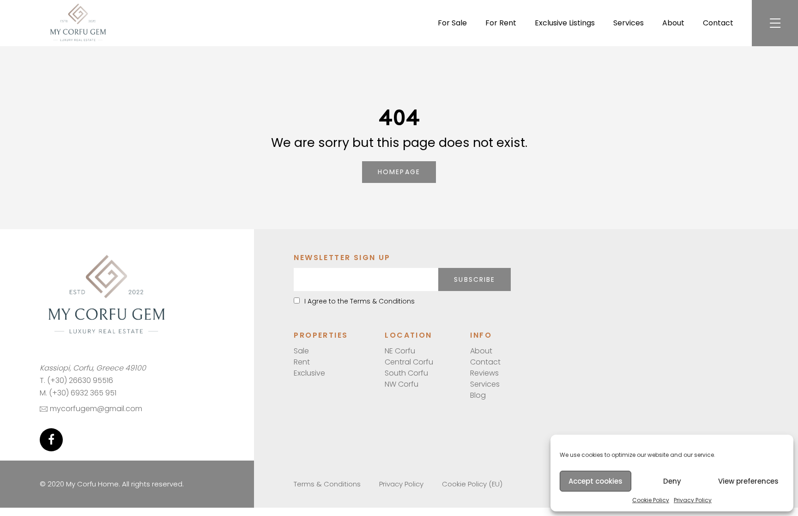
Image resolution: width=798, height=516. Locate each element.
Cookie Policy (650, 500)
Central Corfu (409, 362)
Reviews (484, 373)
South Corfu (406, 373)
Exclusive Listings (565, 23)
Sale (301, 351)
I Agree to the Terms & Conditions (359, 301)
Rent (302, 362)
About (673, 23)
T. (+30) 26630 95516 (76, 380)
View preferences (748, 481)
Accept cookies (595, 481)
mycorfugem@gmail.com (96, 408)
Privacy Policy (693, 500)
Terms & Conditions (327, 484)
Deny (672, 481)
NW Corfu (401, 384)
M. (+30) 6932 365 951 (78, 393)
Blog (478, 395)
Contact (718, 23)
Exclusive (309, 373)
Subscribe (474, 279)
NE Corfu (400, 351)
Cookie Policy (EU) (472, 484)
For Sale (452, 23)
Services (628, 23)
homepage (399, 171)
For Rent (500, 23)
